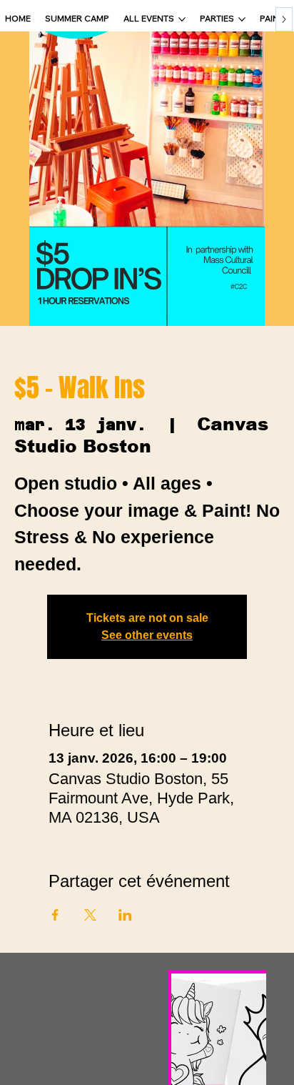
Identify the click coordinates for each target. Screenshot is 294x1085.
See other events (147, 635)
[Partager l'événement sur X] (90, 915)
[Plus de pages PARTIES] (241, 19)
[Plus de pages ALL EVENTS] (182, 19)
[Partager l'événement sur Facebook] (55, 915)
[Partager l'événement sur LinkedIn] (125, 915)
